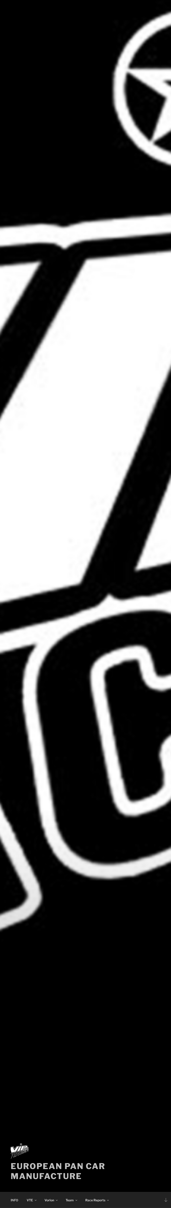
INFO (14, 1200)
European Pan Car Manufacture (58, 1171)
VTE (30, 1200)
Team (70, 1200)
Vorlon (49, 1200)
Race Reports (95, 1200)
